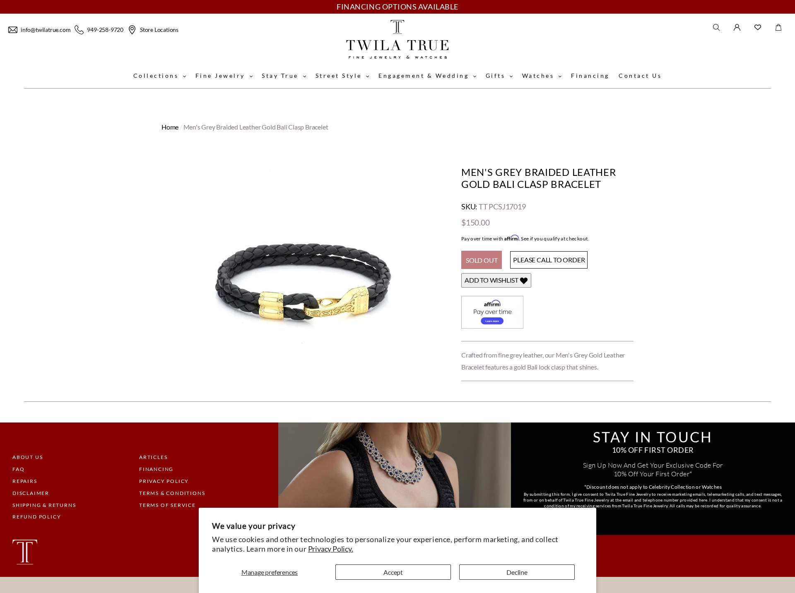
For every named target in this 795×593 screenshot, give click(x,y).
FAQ (18, 469)
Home (169, 127)
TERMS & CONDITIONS (172, 493)
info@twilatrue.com (45, 29)
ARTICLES (153, 457)
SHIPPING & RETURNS (44, 505)
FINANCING (156, 469)
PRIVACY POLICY (164, 481)
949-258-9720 (105, 29)
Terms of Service (167, 505)
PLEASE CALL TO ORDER (549, 260)
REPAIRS (24, 481)
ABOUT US (27, 457)
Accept (393, 572)
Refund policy (36, 517)
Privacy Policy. (330, 548)
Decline (517, 572)
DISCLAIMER (30, 493)
